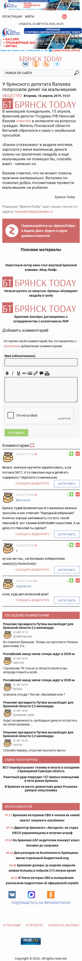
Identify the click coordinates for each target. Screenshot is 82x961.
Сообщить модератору (32, 483)
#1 (35, 581)
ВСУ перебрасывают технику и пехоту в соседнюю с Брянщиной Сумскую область (41, 769)
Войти (29, 16)
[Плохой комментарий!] (78, 454)
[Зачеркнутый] (24, 373)
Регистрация (12, 16)
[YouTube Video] (47, 373)
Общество (12, 95)
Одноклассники (50, 894)
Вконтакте (12, 894)
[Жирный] (7, 373)
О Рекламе (12, 925)
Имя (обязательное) (20, 356)
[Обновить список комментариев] (32, 445)
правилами (12, 346)
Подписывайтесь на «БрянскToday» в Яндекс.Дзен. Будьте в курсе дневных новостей (48, 231)
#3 (35, 495)
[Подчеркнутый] (18, 373)
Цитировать (67, 483)
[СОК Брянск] (41, 5)
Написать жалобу (63, 925)
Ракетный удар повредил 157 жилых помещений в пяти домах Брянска (41, 778)
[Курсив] (12, 373)
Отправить (16, 433)
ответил (23, 121)
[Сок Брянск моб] (41, 40)
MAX (31, 894)
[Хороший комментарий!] (71, 454)
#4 (35, 454)
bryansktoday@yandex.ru (34, 212)
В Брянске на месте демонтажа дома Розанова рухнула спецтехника (41, 788)
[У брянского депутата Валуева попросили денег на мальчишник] (41, 103)
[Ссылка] (35, 373)
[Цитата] (41, 373)
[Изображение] (30, 373)
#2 (35, 545)
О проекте (34, 925)
